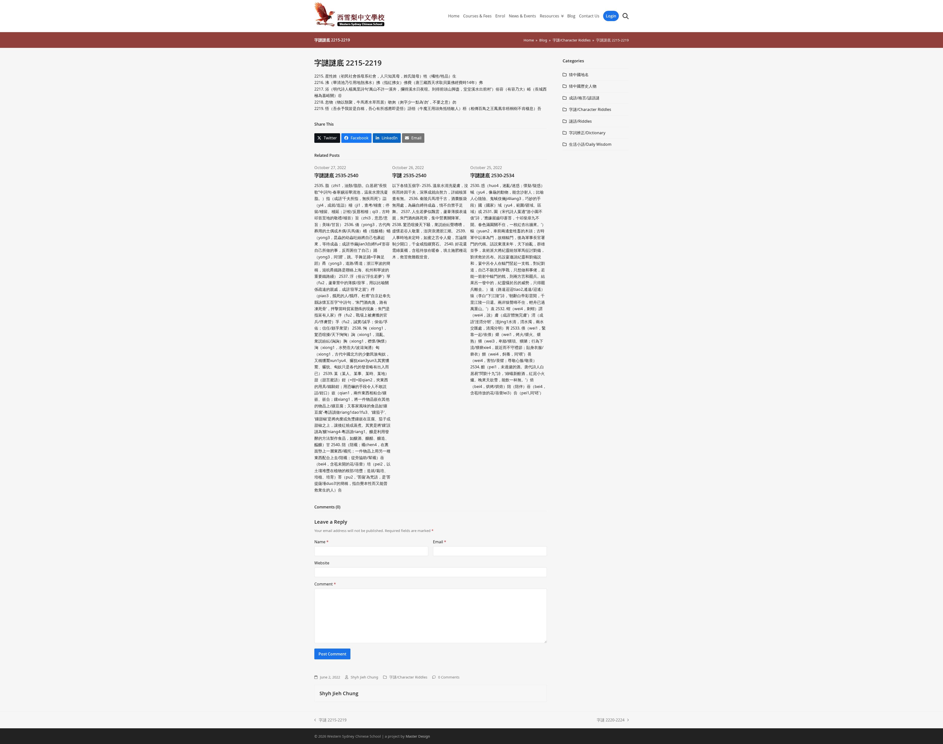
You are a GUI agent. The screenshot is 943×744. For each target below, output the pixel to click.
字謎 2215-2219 (330, 720)
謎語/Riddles (580, 121)
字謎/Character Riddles (408, 677)
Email (439, 542)
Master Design (418, 736)
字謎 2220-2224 (610, 720)
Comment (325, 584)
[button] (626, 16)
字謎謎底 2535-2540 (336, 175)
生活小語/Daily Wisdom (590, 144)
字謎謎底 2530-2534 (492, 175)
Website (321, 563)
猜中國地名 (579, 74)
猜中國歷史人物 (582, 86)
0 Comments (448, 677)
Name (321, 542)
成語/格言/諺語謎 (584, 98)
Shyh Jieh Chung (364, 677)
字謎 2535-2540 (409, 175)
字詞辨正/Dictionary (587, 132)
